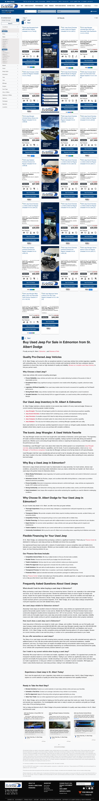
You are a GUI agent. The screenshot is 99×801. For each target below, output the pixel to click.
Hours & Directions (35, 785)
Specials (46, 791)
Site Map (36, 799)
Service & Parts (64, 791)
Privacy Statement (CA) (65, 786)
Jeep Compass (30, 419)
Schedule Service (63, 793)
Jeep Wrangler (30, 411)
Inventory (47, 783)
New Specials (47, 788)
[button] (22, 6)
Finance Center (90, 540)
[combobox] (30, 11)
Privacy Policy (28, 799)
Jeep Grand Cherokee (32, 414)
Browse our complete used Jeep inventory (81, 365)
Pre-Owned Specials (48, 790)
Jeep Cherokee (30, 416)
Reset (9, 23)
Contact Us (10, 799)
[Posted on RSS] (44, 738)
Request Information (30, 63)
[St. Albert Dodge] (9, 5)
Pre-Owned (46, 787)
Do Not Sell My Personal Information (50, 799)
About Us (31, 783)
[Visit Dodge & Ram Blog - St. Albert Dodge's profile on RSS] (25, 738)
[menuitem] (10, 29)
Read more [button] (26, 720)
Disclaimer (63, 789)
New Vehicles (47, 785)
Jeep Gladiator (30, 421)
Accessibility (19, 799)
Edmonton (42, 351)
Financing (31, 787)
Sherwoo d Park (54, 351)
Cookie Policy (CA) (65, 783)
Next (29, 22)
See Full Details (31, 60)
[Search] (17, 20)
